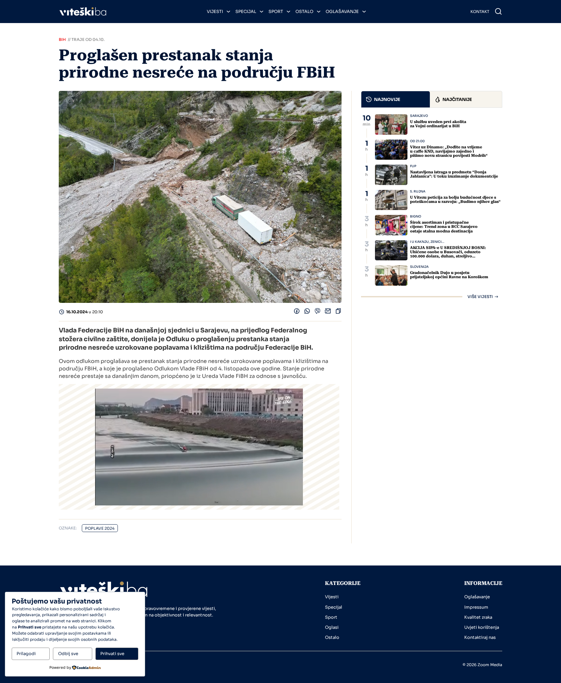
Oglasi (332, 627)
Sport (275, 11)
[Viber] (317, 312)
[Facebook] (296, 312)
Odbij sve (68, 653)
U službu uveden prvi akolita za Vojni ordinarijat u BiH (438, 123)
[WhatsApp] (307, 312)
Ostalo (304, 11)
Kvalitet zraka (478, 617)
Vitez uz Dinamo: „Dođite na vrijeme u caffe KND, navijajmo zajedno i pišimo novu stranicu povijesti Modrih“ (449, 151)
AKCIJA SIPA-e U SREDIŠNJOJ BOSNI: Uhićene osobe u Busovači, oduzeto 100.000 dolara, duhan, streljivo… (448, 251)
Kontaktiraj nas (480, 637)
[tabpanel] (431, 206)
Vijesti (215, 11)
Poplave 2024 (100, 528)
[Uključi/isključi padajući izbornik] (228, 11)
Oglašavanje (342, 11)
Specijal (245, 11)
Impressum (476, 607)
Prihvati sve (112, 653)
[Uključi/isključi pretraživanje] (498, 11)
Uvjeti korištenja (481, 627)
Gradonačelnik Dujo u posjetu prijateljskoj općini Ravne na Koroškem (449, 274)
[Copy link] (338, 312)
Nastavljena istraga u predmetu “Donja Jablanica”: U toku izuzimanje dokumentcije (454, 174)
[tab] (395, 99)
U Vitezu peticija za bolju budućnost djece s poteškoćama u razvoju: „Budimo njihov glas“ (455, 199)
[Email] (328, 312)
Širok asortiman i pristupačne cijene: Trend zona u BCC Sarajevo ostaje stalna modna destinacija (444, 226)
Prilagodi (26, 653)
